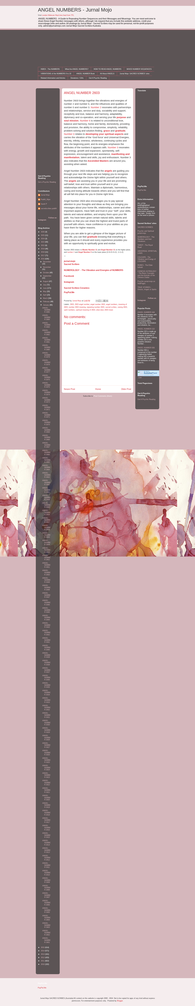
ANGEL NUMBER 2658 (46, 497)
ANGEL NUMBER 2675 (46, 385)
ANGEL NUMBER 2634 (46, 693)
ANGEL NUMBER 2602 (46, 933)
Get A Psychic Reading (98, 78)
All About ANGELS (107, 74)
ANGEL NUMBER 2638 (46, 663)
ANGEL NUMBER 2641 (46, 640)
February (46, 302)
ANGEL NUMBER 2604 (46, 918)
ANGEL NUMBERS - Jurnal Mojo (75, 10)
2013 (43, 954)
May (45, 291)
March (45, 298)
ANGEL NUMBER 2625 (46, 760)
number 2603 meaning (77, 307)
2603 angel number (82, 304)
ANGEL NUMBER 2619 (46, 805)
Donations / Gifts (77, 78)
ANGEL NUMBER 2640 (46, 648)
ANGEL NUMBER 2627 (46, 745)
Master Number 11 (89, 250)
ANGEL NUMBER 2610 (46, 873)
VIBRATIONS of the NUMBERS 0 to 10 (56, 74)
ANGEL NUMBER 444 (146, 312)
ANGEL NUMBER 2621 (46, 790)
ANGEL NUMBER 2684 (46, 317)
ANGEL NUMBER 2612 (46, 858)
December (47, 262)
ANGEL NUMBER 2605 (46, 910)
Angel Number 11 (108, 250)
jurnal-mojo (69, 261)
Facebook (69, 276)
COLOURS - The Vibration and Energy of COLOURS (147, 259)
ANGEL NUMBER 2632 (46, 708)
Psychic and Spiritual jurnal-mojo (146, 232)
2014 (43, 951)
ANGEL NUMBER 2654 (46, 542)
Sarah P (44, 204)
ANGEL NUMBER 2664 (46, 467)
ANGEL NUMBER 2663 (46, 475)
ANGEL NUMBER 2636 (46, 678)
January (46, 305)
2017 (43, 255)
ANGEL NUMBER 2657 (46, 520)
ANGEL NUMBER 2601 (46, 940)
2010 (43, 964)
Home (98, 389)
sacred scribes (111, 307)
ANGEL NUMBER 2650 (46, 572)
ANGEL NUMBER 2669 (46, 430)
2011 (43, 961)
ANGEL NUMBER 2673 (46, 400)
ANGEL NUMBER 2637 (46, 670)
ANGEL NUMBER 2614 (46, 843)
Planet (150, 373)
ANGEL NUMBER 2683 (46, 325)
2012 (43, 957)
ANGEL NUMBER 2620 (46, 798)
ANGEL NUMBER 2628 (46, 738)
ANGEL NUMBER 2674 (46, 392)
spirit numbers (69, 310)
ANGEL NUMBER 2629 (46, 730)
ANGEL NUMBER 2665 (46, 460)
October (46, 273)
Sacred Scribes (71, 264)
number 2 (70, 252)
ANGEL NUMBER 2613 (46, 850)
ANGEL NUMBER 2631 (46, 715)
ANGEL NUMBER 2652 (46, 557)
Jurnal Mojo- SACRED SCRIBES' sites (135, 74)
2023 (43, 242)
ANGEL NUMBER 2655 (46, 535)
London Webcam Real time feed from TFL (58, 15)
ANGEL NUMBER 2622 (46, 783)
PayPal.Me (69, 292)
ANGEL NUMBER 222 (146, 329)
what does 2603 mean (104, 310)
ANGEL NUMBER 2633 (46, 700)
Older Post (126, 389)
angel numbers (111, 304)
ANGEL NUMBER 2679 (46, 355)
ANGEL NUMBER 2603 (46, 925)
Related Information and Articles (53, 78)
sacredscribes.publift (49, 208)
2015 (43, 947)
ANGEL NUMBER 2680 (46, 347)
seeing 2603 (122, 307)
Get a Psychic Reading (47, 182)
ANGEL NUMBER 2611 (46, 865)
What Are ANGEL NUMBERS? (76, 69)
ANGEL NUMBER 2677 (46, 370)
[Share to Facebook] (104, 300)
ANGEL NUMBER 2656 (46, 527)
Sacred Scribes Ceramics (76, 288)
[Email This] (97, 300)
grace (106, 130)
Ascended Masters (98, 161)
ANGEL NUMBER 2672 (46, 407)
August (46, 281)
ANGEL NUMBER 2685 (46, 310)
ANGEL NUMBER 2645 (46, 610)
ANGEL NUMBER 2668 (46, 437)
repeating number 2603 (95, 307)
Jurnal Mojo (45, 195)
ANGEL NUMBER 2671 (46, 415)
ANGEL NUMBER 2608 (46, 888)
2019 (43, 249)
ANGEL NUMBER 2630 (46, 723)
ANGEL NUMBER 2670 (46, 422)
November (47, 267)
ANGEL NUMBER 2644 (46, 618)
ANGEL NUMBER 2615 (46, 835)
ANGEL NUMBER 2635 (46, 685)
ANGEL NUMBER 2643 (46, 625)
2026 (43, 232)
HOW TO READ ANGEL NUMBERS (107, 69)
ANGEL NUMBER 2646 (46, 602)
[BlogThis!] (99, 300)
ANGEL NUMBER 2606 (46, 903)
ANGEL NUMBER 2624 (46, 768)
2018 (43, 252)
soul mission (71, 120)
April (45, 295)
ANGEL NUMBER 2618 (46, 813)
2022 (43, 245)
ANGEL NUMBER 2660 (46, 505)
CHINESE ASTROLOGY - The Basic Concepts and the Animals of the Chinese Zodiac (147, 274)
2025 (43, 235)
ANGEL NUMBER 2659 (46, 512)
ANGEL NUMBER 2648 (46, 587)
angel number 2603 (97, 304)
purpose (121, 117)
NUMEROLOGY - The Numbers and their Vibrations (146, 239)
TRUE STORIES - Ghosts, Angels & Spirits (147, 288)
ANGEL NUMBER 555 (146, 348)
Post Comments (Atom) (103, 396)
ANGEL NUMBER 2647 (46, 595)
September (47, 276)
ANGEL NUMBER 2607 (46, 895)
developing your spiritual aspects (105, 134)
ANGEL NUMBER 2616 (46, 828)
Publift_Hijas (45, 199)
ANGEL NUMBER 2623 (46, 775)
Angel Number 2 (85, 252)
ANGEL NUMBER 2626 (46, 753)
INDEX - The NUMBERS (50, 69)
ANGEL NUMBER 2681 (46, 340)
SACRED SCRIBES (145, 227)
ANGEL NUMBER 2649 (46, 580)
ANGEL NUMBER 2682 (46, 332)
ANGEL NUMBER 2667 (46, 445)
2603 (72, 304)
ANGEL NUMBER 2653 (46, 550)
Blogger (120, 1001)
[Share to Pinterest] (107, 300)
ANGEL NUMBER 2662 (46, 482)
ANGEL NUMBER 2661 (46, 490)
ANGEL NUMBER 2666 (46, 452)
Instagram (69, 282)
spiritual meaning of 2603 (85, 310)
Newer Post (69, 389)
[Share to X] (102, 300)
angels (108, 171)
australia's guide (149, 375)
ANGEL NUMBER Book (85, 74)
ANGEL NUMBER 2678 (46, 362)
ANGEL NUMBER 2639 (46, 655)
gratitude (120, 130)
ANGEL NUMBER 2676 (46, 377)
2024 (43, 239)
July (45, 285)
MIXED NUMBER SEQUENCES (139, 69)
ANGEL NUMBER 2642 (46, 633)
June (45, 288)
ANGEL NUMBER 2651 (46, 565)
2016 (43, 259)
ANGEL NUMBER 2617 (46, 820)
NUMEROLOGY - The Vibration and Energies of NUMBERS (93, 270)
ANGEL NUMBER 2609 (46, 880)
